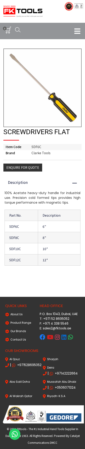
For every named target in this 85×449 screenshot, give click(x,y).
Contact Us (17, 339)
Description (44, 182)
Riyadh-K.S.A (55, 396)
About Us (16, 314)
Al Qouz (14, 359)
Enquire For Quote (22, 167)
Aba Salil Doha (19, 382)
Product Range (20, 323)
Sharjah (52, 359)
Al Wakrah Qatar (20, 396)
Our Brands (17, 331)
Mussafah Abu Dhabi (61, 382)
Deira (50, 367)
